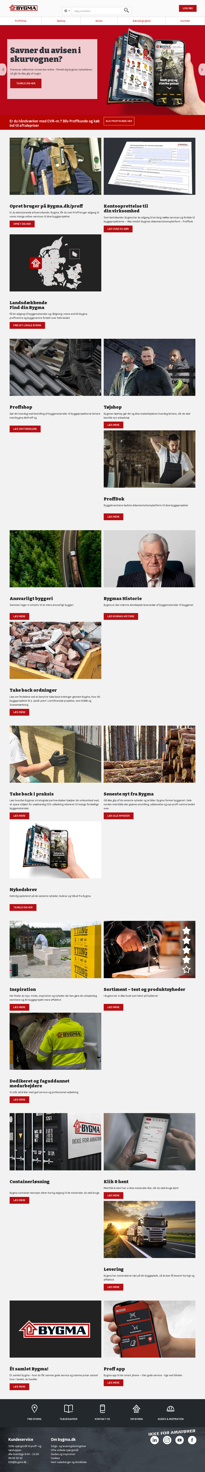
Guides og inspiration (63, 1454)
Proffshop (20, 21)
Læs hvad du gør (118, 229)
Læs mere (114, 425)
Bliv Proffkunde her (119, 121)
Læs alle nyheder (119, 815)
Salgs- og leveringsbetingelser (68, 1446)
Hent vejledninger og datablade (69, 1462)
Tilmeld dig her (23, 907)
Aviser (99, 21)
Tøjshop (60, 21)
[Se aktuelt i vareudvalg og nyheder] (149, 951)
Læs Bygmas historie (121, 616)
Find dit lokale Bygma (27, 325)
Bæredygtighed (142, 21)
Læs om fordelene (25, 429)
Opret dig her (22, 224)
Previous (3, 69)
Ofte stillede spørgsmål (64, 1450)
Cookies (55, 1458)
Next (201, 69)
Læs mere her (25, 86)
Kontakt (185, 21)
